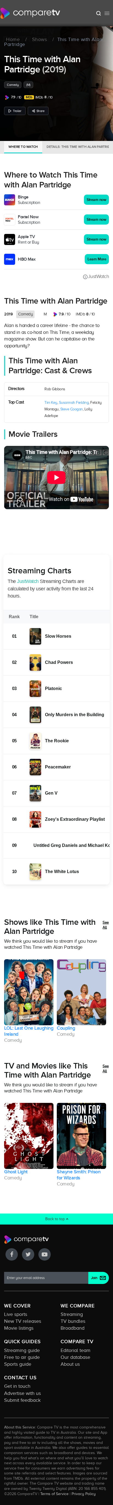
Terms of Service (54, 1494)
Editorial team (76, 1350)
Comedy (13, 84)
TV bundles (73, 1321)
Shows (39, 39)
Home (13, 39)
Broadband (72, 1328)
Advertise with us (22, 1393)
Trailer (17, 111)
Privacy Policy (84, 1494)
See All (106, 924)
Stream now (96, 199)
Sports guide (17, 1364)
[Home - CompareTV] (30, 13)
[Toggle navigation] (107, 13)
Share (40, 111)
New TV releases (22, 1321)
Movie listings (18, 1328)
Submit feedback (22, 1400)
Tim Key (50, 402)
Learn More (96, 259)
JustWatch (98, 276)
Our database (75, 1357)
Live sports (15, 1314)
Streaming (72, 1314)
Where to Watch (23, 147)
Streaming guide (22, 1350)
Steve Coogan (71, 409)
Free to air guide (22, 1357)
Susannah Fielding (74, 402)
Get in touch (17, 1386)
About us (70, 1364)
